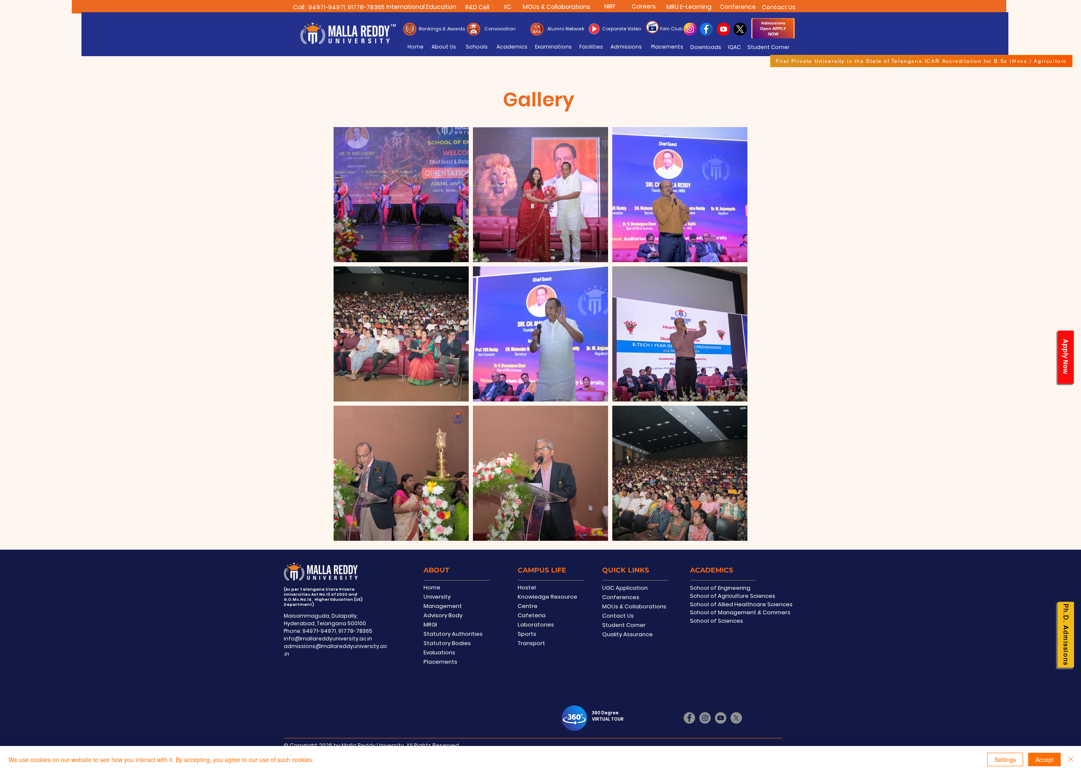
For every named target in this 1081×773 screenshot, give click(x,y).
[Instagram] (705, 718)
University (437, 597)
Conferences (620, 597)
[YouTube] (720, 718)
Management (443, 606)
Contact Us (618, 616)
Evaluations (439, 652)
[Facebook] (689, 718)
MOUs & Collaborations (634, 606)
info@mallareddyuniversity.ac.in (328, 638)
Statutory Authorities (453, 634)
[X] (736, 718)
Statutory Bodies (447, 643)
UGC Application (625, 588)
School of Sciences (716, 621)
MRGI (430, 625)
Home (432, 587)
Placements (440, 662)
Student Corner (624, 625)
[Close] (1071, 759)
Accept (1044, 759)
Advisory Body (443, 615)
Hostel (527, 587)
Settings (1005, 759)
